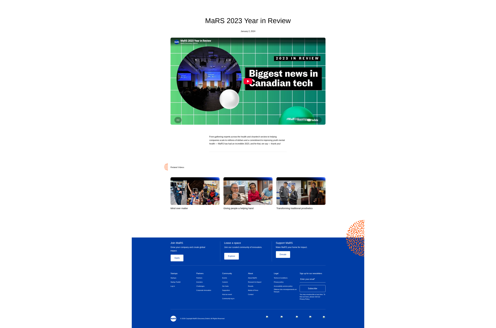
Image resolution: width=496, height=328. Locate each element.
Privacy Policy (304, 299)
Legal (276, 273)
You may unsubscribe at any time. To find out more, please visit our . (312, 297)
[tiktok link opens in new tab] (324, 317)
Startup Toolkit (175, 282)
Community (227, 273)
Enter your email (307, 279)
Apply (177, 258)
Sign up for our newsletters (311, 273)
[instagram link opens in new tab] (286, 317)
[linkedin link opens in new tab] (300, 317)
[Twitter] (281, 155)
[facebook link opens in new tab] (271, 317)
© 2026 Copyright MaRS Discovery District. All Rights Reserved (202, 318)
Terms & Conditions (281, 278)
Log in (173, 286)
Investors (199, 282)
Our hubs (225, 286)
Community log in (228, 299)
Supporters (226, 290)
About (250, 273)
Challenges (200, 286)
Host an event (227, 294)
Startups (174, 273)
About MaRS (252, 278)
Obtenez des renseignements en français (285, 291)
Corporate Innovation (203, 290)
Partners (200, 273)
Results (250, 286)
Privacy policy (279, 282)
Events (224, 278)
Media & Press (253, 290)
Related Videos (177, 167)
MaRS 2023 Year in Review (248, 20)
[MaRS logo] (173, 319)
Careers (225, 282)
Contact (250, 294)
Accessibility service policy (283, 286)
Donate (283, 254)
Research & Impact (254, 282)
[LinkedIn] (286, 155)
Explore (231, 256)
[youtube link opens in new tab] (314, 317)
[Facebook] (275, 155)
